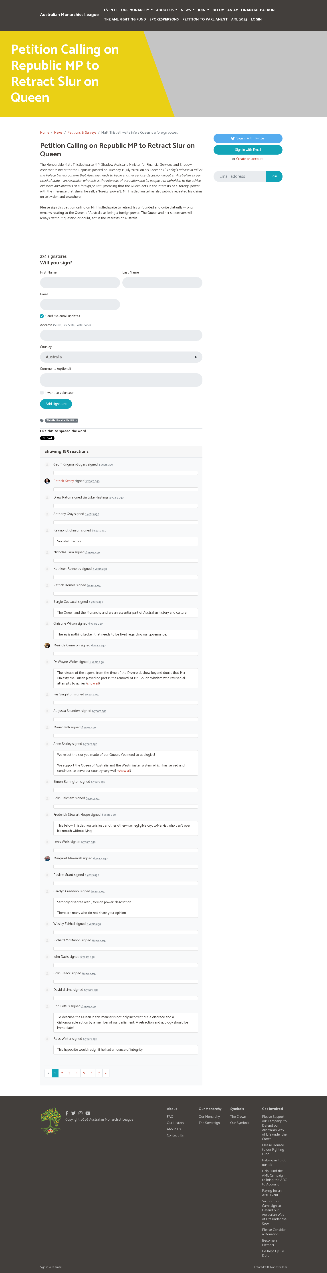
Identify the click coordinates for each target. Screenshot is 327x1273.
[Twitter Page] (73, 1113)
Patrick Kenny (63, 481)
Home (44, 133)
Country (46, 347)
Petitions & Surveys (81, 133)
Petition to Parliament (205, 19)
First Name (48, 272)
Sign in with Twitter (250, 138)
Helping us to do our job (274, 1162)
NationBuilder (278, 1267)
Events (110, 10)
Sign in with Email (248, 150)
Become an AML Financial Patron (244, 10)
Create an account (250, 159)
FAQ (170, 1117)
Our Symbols (239, 1123)
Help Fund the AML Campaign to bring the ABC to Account (274, 1177)
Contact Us (175, 1135)
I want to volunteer (59, 393)
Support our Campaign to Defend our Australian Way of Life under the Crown (274, 1212)
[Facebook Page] (66, 1113)
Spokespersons (164, 19)
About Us (165, 10)
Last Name (130, 272)
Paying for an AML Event (272, 1193)
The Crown (238, 1117)
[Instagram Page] (81, 1113)
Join (202, 10)
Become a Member (269, 1243)
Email (44, 294)
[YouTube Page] (88, 1113)
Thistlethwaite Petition (61, 421)
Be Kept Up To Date (273, 1253)
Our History (175, 1123)
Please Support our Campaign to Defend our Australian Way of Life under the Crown (274, 1128)
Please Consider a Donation (274, 1232)
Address (65, 325)
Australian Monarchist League (69, 14)
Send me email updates (62, 316)
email (58, 1267)
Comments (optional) (55, 369)
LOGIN (256, 19)
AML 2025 (239, 19)
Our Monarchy (135, 10)
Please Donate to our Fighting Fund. (273, 1149)
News (186, 10)
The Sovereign (209, 1123)
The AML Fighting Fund (125, 19)
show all (93, 683)
